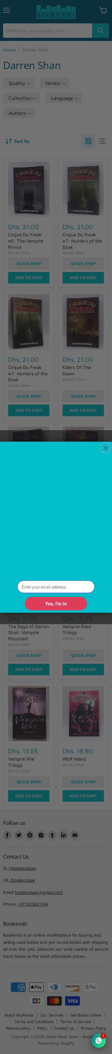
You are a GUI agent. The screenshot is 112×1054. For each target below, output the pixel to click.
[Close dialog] (105, 447)
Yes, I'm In (56, 603)
